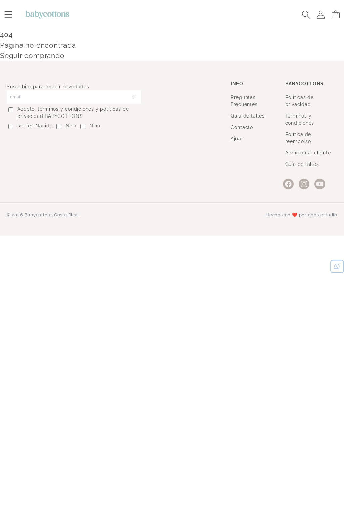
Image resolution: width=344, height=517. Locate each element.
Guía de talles (248, 116)
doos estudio (322, 214)
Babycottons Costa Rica (50, 214)
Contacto (242, 127)
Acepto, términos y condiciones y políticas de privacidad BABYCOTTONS (73, 112)
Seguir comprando (32, 55)
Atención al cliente (308, 152)
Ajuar (237, 138)
